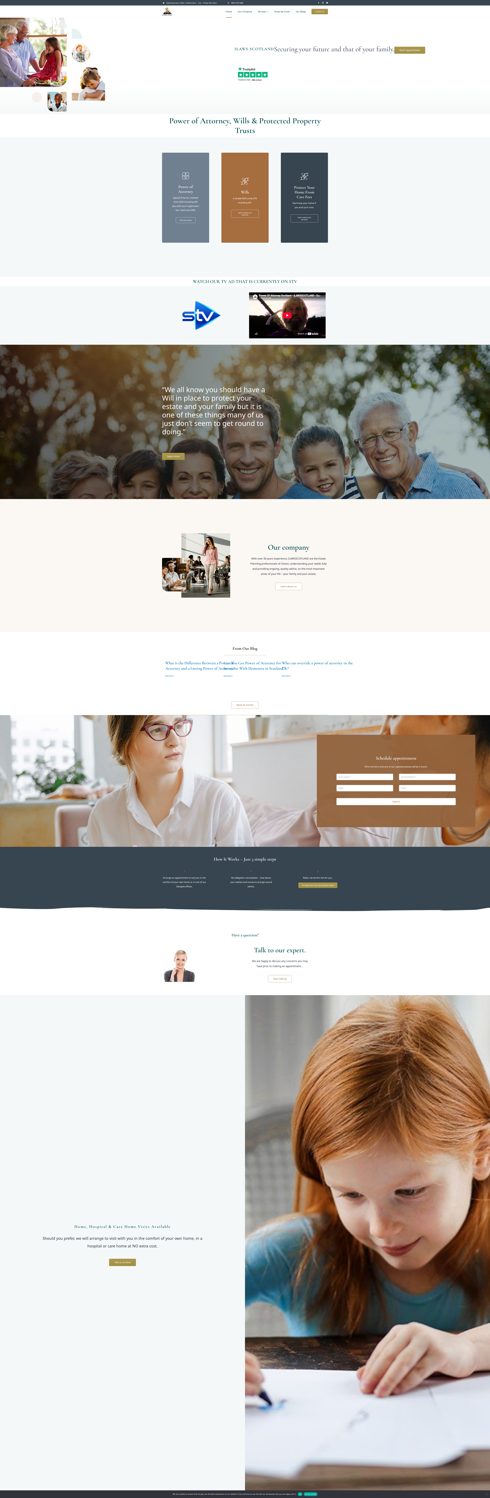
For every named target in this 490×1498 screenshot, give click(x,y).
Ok (300, 1494)
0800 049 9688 (237, 3)
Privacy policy (310, 1494)
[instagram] (323, 3)
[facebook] (319, 3)
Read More (169, 676)
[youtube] (327, 3)
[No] (487, 1494)
